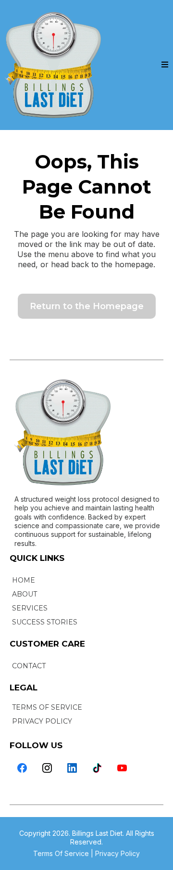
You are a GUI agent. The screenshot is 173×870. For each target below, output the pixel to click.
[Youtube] (122, 767)
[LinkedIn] (72, 767)
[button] (164, 65)
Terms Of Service (61, 853)
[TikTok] (97, 767)
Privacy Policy (117, 853)
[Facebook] (22, 767)
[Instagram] (47, 767)
